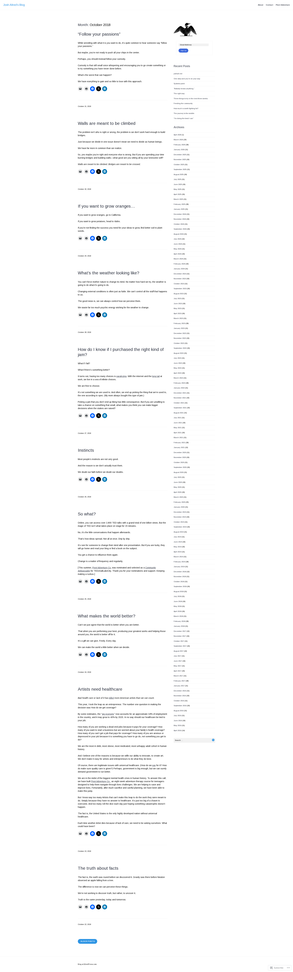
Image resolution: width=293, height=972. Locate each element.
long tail (156, 376)
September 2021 (180, 408)
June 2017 (178, 661)
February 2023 (179, 323)
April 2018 (177, 611)
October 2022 (179, 343)
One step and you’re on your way (187, 79)
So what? (87, 514)
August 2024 (178, 234)
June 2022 (178, 363)
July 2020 (177, 477)
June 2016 (178, 720)
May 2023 (177, 308)
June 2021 (178, 423)
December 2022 (180, 333)
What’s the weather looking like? (108, 273)
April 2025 (177, 194)
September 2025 (180, 169)
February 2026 (179, 145)
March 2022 (178, 378)
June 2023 (178, 303)
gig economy (108, 714)
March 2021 (178, 437)
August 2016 (178, 711)
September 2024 (180, 229)
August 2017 (178, 651)
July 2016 (177, 715)
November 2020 (180, 457)
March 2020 (178, 497)
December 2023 (180, 274)
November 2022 (180, 338)
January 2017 (179, 686)
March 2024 (178, 259)
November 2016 (180, 696)
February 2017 (179, 681)
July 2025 (177, 179)
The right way (179, 93)
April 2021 (177, 433)
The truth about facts (98, 868)
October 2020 (179, 462)
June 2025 (178, 184)
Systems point (179, 83)
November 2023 (180, 279)
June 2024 (178, 244)
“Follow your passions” (99, 34)
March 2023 (178, 318)
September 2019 (180, 527)
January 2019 (179, 566)
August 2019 (178, 532)
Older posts (87, 941)
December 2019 (180, 512)
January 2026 (179, 149)
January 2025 (179, 209)
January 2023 (179, 328)
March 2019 (178, 557)
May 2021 (177, 427)
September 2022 (180, 348)
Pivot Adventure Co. (101, 567)
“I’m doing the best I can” (184, 118)
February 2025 (179, 204)
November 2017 (180, 636)
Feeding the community (183, 103)
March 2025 (178, 199)
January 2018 (179, 626)
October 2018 (179, 581)
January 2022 (179, 388)
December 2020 (180, 452)
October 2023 (179, 284)
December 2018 (180, 572)
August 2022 (178, 353)
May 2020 (177, 487)
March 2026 (178, 140)
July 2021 (177, 418)
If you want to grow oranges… (106, 206)
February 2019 (179, 562)
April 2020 (177, 492)
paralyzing (121, 376)
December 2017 (180, 631)
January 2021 (179, 447)
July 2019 (177, 537)
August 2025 (178, 174)
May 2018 (177, 606)
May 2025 (177, 189)
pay (154, 765)
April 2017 (177, 671)
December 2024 (180, 214)
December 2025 (180, 155)
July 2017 (177, 656)
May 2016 (177, 725)
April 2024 (177, 254)
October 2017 (179, 641)
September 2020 (180, 467)
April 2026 (177, 135)
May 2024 (177, 249)
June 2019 (178, 542)
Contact (269, 5)
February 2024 (179, 264)
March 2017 (178, 676)
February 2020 (179, 502)
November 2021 (180, 398)
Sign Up (183, 50)
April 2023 (177, 313)
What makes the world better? (106, 616)
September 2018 (180, 586)
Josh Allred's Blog (14, 4)
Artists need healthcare (100, 689)
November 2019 (180, 517)
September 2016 (180, 706)
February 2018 (179, 621)
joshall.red (178, 74)
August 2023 (178, 294)
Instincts (86, 450)
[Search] (213, 740)
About (260, 5)
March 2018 (178, 616)
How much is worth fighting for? (186, 108)
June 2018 (178, 601)
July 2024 (177, 239)
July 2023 (177, 298)
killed (111, 698)
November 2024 (180, 219)
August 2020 (178, 472)
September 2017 (180, 646)
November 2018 (180, 576)
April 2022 (177, 373)
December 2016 (180, 691)
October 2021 (179, 403)
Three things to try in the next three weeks (191, 98)
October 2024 (179, 224)
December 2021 (180, 393)
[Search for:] (194, 740)
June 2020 (178, 482)
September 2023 (180, 288)
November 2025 (180, 159)
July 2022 (177, 358)
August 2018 (178, 591)
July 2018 (177, 596)
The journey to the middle (184, 113)
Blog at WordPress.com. (87, 964)
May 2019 (177, 547)
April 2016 (177, 730)
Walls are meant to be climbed (106, 123)
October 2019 (179, 522)
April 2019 (177, 552)
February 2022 (179, 383)
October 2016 (179, 701)
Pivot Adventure (283, 5)
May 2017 (177, 666)
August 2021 (178, 413)
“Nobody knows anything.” (184, 89)
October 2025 (179, 164)
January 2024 (179, 269)
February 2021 (179, 442)
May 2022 (177, 368)
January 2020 (179, 507)
